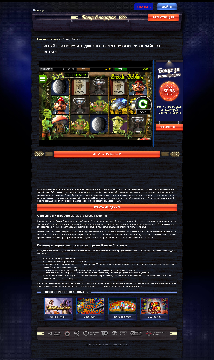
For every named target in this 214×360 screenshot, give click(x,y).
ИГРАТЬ (58, 303)
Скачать (144, 7)
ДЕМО (58, 309)
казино (90, 192)
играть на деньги (107, 153)
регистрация (163, 17)
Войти (167, 6)
